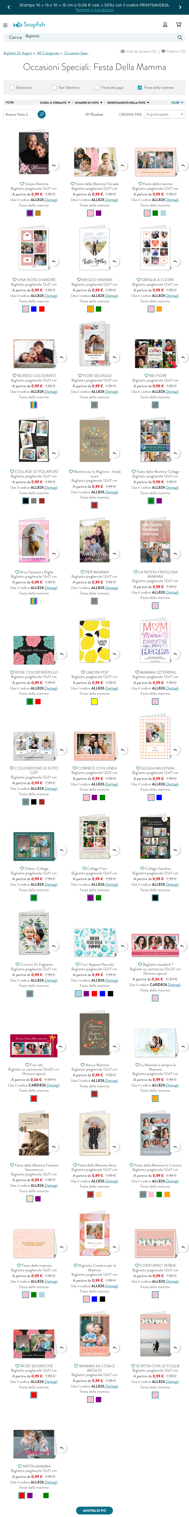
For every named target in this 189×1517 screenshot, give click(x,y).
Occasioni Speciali (77, 53)
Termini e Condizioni (95, 9)
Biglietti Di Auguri (17, 53)
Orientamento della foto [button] (126, 103)
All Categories (47, 53)
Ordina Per (130, 114)
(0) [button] (141, 51)
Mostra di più (94, 1510)
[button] (6, 24)
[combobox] (94, 37)
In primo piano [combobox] (157, 114)
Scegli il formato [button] (53, 103)
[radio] (30, 213)
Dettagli (51, 200)
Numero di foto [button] (87, 103)
